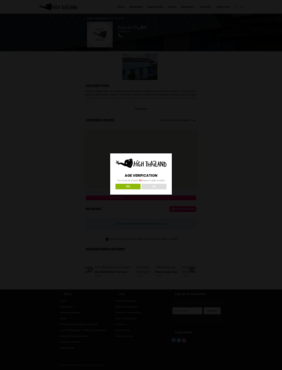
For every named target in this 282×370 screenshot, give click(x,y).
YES (128, 186)
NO (154, 186)
